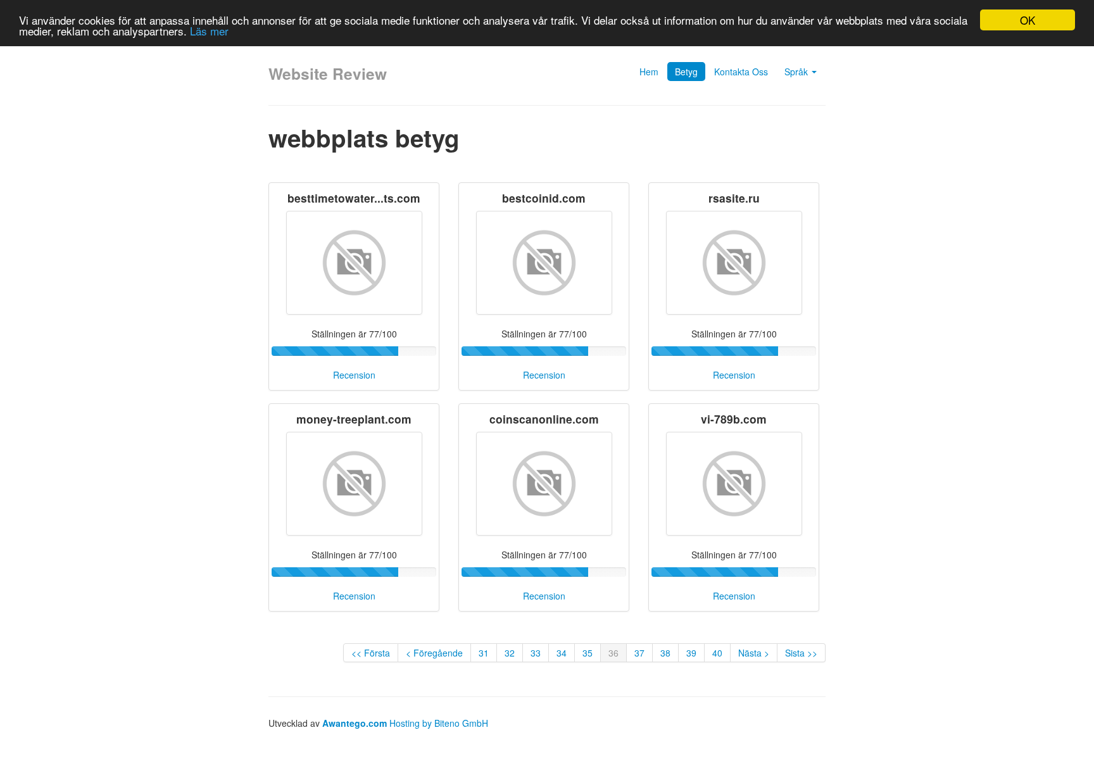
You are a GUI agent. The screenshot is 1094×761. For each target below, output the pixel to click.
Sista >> (801, 652)
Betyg (686, 71)
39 (691, 652)
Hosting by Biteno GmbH (438, 723)
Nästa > (753, 652)
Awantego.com (354, 723)
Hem (648, 71)
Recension (354, 374)
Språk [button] (797, 71)
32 (510, 652)
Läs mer (209, 31)
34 (561, 652)
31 (484, 652)
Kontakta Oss (741, 71)
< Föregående (434, 652)
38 (665, 652)
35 (587, 652)
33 (536, 652)
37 (639, 652)
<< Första (370, 652)
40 (717, 652)
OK (1027, 20)
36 (613, 652)
